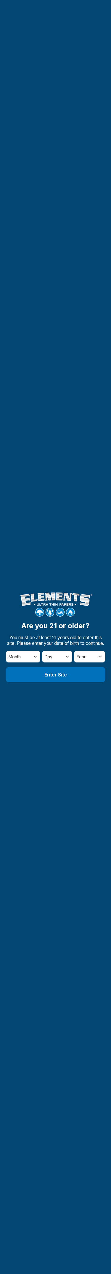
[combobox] (23, 656)
